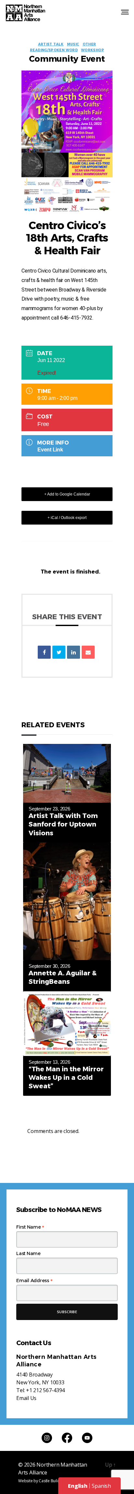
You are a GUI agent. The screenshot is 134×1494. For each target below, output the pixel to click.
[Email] (88, 652)
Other (89, 44)
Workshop (92, 50)
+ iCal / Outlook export (67, 517)
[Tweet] (58, 652)
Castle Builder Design (57, 1481)
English (77, 1485)
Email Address (34, 1280)
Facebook (67, 1438)
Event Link (50, 449)
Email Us (26, 1398)
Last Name (28, 1253)
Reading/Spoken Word (54, 50)
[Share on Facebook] (44, 652)
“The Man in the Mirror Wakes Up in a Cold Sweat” (66, 1077)
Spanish (101, 1485)
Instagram (47, 1438)
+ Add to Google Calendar (67, 494)
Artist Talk (51, 44)
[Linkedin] (73, 652)
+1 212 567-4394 (45, 1390)
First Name (30, 1227)
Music (73, 44)
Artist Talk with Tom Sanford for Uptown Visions (63, 824)
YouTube (87, 1438)
